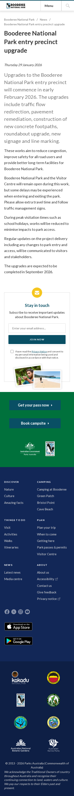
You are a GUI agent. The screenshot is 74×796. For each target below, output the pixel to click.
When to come (47, 534)
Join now (37, 339)
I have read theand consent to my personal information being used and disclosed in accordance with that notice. (39, 354)
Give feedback (46, 592)
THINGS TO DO (14, 520)
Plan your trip (46, 527)
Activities (10, 534)
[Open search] (68, 6)
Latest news (12, 572)
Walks (8, 541)
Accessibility (45, 579)
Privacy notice (47, 599)
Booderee (20, 700)
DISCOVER (11, 481)
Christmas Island (20, 722)
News (43, 19)
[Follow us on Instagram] (20, 611)
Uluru (53, 677)
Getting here (45, 541)
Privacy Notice (39, 351)
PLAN (41, 520)
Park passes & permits (52, 547)
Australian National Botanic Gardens (20, 745)
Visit (7, 527)
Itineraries (11, 547)
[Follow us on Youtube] (27, 611)
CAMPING (44, 481)
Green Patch (45, 496)
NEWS (8, 564)
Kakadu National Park (20, 677)
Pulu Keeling (53, 722)
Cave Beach (45, 509)
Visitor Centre (47, 554)
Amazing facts (13, 502)
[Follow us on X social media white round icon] (13, 611)
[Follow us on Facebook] (7, 611)
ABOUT (42, 564)
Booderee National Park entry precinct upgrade (34, 24)
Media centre (13, 579)
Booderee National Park (15, 5)
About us (43, 572)
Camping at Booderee (52, 489)
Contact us (44, 585)
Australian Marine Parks (53, 744)
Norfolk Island (53, 700)
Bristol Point (46, 502)
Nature (9, 489)
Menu (49, 6)
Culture (9, 496)
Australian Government (30, 448)
